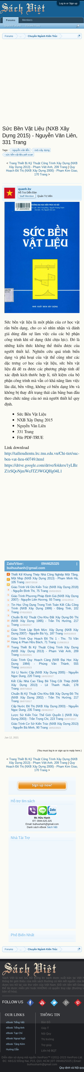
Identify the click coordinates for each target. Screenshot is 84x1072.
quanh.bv (24, 189)
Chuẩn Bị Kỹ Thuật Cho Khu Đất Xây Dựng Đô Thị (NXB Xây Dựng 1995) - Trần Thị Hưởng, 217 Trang (44, 621)
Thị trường (47, 1039)
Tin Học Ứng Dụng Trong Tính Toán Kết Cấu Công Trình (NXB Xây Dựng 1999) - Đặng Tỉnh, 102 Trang (44, 608)
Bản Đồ (45, 1022)
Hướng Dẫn (12, 1049)
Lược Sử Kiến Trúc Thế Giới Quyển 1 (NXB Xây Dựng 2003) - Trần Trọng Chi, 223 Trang (44, 716)
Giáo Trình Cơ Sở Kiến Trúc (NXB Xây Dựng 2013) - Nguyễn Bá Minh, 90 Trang (44, 725)
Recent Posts (33, 25)
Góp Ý (45, 1028)
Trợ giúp (46, 1045)
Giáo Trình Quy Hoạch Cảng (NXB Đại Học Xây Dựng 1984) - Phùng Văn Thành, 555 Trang (44, 663)
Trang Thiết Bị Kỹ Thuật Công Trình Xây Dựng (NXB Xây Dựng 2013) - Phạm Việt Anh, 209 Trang (43, 165)
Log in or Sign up (68, 3)
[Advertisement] (42, 83)
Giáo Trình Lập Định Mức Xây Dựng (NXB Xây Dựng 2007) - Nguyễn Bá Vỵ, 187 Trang (44, 631)
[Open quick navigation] (79, 36)
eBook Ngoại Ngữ (15, 1038)
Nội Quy (46, 1033)
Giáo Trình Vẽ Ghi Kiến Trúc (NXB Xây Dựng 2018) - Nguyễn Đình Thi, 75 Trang (44, 589)
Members (27, 20)
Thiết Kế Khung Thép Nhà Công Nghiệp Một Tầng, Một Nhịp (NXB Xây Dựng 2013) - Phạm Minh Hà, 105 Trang (44, 578)
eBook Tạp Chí (14, 1033)
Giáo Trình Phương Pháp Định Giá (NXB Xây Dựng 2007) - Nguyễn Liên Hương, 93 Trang (44, 598)
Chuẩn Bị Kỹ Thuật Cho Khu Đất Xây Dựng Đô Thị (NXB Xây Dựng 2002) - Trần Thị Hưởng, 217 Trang (44, 697)
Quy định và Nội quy (71, 1067)
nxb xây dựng (42, 150)
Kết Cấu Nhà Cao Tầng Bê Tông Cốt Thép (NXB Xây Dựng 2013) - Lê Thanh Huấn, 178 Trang (44, 684)
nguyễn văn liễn (20, 150)
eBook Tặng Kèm (15, 1044)
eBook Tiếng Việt (15, 1022)
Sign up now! (42, 785)
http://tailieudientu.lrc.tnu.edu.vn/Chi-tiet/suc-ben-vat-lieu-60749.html (41, 456)
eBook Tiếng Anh (15, 1027)
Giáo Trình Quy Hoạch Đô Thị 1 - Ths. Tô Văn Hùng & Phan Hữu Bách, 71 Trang (44, 640)
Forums (10, 20)
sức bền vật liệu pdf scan (19, 154)
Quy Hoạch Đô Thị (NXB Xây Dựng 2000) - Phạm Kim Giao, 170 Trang (42, 170)
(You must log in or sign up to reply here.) (59, 750)
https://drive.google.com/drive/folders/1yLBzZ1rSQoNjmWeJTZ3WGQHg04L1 (41, 468)
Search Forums (12, 25)
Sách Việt (52, 827)
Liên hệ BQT (48, 1050)
